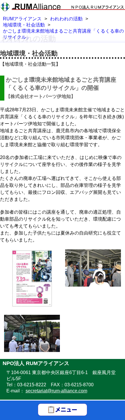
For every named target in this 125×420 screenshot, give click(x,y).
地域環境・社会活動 (24, 24)
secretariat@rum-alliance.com (56, 390)
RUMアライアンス (22, 18)
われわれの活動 (66, 18)
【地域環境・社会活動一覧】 (30, 64)
